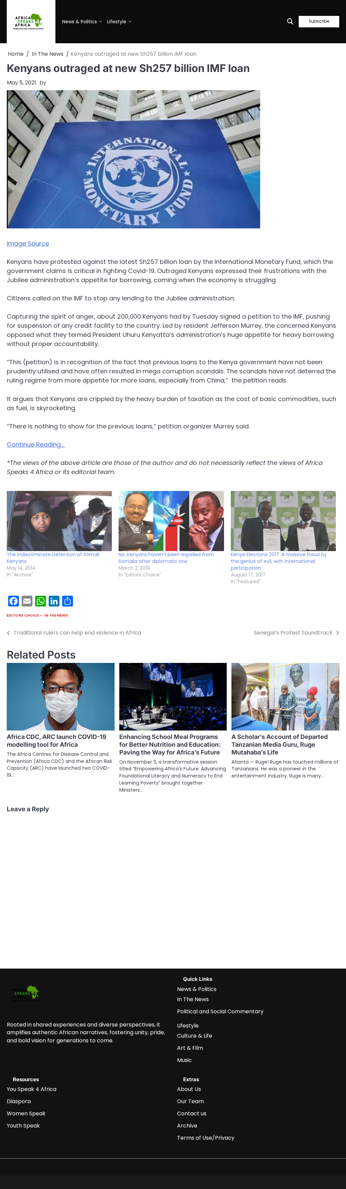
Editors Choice (23, 615)
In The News (56, 615)
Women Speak (26, 1113)
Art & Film (190, 1048)
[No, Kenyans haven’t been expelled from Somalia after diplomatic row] (171, 521)
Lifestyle (116, 21)
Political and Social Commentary (220, 1011)
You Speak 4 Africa (31, 1089)
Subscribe (319, 21)
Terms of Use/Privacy (205, 1138)
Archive (187, 1126)
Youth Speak (23, 1126)
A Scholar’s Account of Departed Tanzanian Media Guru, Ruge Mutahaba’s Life (279, 744)
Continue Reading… (36, 444)
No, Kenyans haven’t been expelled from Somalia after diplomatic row (166, 558)
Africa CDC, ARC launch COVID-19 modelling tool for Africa (56, 740)
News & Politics (79, 21)
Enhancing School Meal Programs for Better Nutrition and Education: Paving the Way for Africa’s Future (170, 744)
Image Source (28, 243)
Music (184, 1060)
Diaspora (19, 1101)
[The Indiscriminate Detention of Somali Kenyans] (59, 521)
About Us (189, 1089)
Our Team (190, 1101)
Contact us (191, 1113)
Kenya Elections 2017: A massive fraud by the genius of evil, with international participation (279, 561)
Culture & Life (194, 1036)
